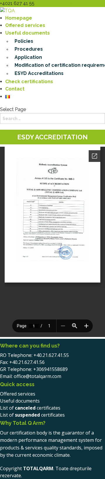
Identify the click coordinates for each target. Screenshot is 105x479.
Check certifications (29, 81)
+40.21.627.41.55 (51, 355)
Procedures (29, 49)
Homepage (18, 18)
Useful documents (27, 33)
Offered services (25, 25)
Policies (24, 41)
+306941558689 (50, 369)
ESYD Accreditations (39, 73)
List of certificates (30, 408)
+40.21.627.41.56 (27, 362)
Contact (14, 89)
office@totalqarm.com (37, 376)
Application (28, 57)
